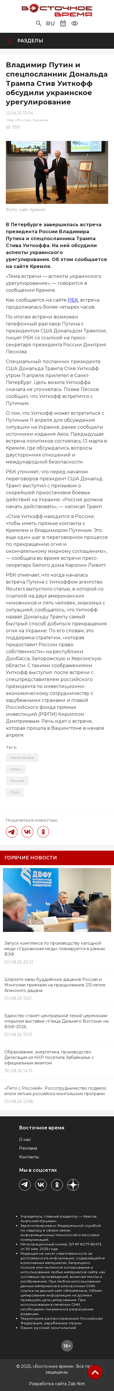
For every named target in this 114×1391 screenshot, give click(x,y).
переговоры (22, 757)
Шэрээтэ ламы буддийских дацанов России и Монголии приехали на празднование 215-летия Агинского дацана (54, 985)
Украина (40, 120)
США (14, 792)
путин (15, 769)
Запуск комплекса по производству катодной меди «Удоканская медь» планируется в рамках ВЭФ (54, 949)
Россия (23, 120)
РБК (73, 300)
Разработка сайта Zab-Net (57, 1383)
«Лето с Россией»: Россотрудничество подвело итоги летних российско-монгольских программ (55, 1091)
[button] (39, 23)
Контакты (29, 1157)
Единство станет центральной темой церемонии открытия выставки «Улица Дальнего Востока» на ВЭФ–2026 (56, 1021)
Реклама (28, 1148)
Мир (10, 120)
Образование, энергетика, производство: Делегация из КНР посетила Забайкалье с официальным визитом (49, 1057)
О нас (25, 1139)
